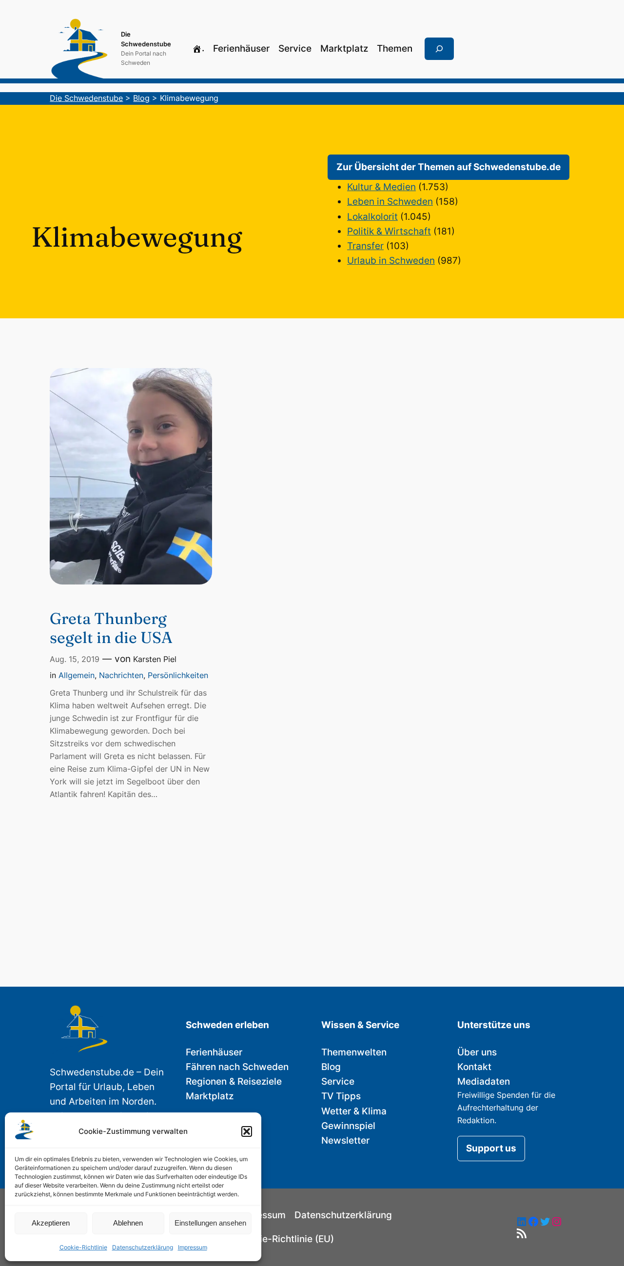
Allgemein (76, 675)
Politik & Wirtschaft (389, 231)
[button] (247, 1131)
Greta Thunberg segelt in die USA (111, 627)
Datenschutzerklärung (142, 1247)
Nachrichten (121, 675)
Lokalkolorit (372, 216)
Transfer (365, 246)
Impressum (192, 1247)
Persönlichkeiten (178, 675)
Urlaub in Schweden (391, 260)
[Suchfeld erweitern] (439, 49)
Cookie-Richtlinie (83, 1247)
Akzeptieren (51, 1223)
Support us (491, 1148)
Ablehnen (128, 1223)
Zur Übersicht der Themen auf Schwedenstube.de (448, 167)
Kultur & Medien (381, 187)
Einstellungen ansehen (210, 1223)
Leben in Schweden (390, 201)
